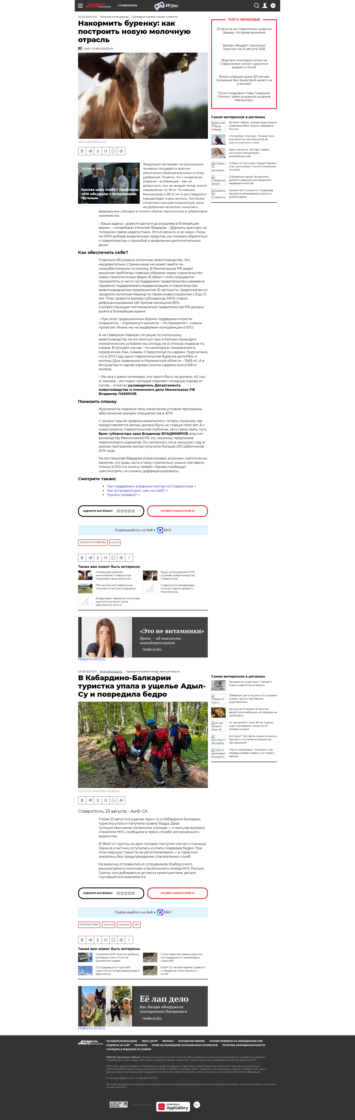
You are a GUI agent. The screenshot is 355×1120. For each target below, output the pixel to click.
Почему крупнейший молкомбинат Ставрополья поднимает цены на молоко (113, 575)
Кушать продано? (122, 495)
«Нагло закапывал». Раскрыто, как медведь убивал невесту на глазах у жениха (252, 753)
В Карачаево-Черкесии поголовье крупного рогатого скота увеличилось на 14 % (118, 601)
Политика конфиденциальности (243, 1045)
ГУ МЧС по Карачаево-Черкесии (99, 790)
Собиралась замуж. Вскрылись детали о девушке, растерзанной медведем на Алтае (250, 180)
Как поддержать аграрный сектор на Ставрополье (150, 486)
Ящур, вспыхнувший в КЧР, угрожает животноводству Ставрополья (178, 575)
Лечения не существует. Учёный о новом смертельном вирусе (250, 683)
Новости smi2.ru (91, 659)
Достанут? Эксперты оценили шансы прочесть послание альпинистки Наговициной (253, 739)
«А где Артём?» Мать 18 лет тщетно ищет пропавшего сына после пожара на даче (251, 726)
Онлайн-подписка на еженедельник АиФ (236, 1041)
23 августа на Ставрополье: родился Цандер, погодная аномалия (244, 30)
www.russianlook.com (92, 141)
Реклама (168, 1041)
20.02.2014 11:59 (87, 16)
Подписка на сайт (118, 1045)
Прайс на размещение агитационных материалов (185, 1045)
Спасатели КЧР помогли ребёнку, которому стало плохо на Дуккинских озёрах (117, 957)
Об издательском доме (121, 1041)
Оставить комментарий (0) (178, 511)
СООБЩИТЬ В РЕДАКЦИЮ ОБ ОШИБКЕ (128, 1049)
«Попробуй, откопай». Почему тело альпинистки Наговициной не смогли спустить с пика (251, 139)
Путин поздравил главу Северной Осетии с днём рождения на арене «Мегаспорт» (244, 96)
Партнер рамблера (142, 1105)
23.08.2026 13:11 (87, 671)
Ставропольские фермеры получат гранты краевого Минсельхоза (178, 588)
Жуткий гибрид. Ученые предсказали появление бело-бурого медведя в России (253, 126)
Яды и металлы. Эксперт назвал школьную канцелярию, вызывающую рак (249, 153)
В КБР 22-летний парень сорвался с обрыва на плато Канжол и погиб (183, 970)
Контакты (141, 1045)
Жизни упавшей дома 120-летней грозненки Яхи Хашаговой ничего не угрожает (244, 80)
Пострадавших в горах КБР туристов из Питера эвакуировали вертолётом (118, 970)
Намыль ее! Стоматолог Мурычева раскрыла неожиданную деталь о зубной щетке (251, 193)
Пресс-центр (150, 1041)
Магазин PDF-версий (191, 1041)
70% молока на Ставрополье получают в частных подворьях (116, 587)
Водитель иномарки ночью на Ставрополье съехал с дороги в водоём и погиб (244, 64)
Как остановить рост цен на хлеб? (136, 491)
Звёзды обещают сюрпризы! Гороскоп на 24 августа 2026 (244, 47)
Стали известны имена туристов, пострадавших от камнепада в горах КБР (182, 957)
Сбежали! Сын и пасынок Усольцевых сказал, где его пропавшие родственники (253, 698)
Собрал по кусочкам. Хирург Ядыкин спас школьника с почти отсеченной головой (253, 166)
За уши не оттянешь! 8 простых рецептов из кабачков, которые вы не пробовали (253, 712)
